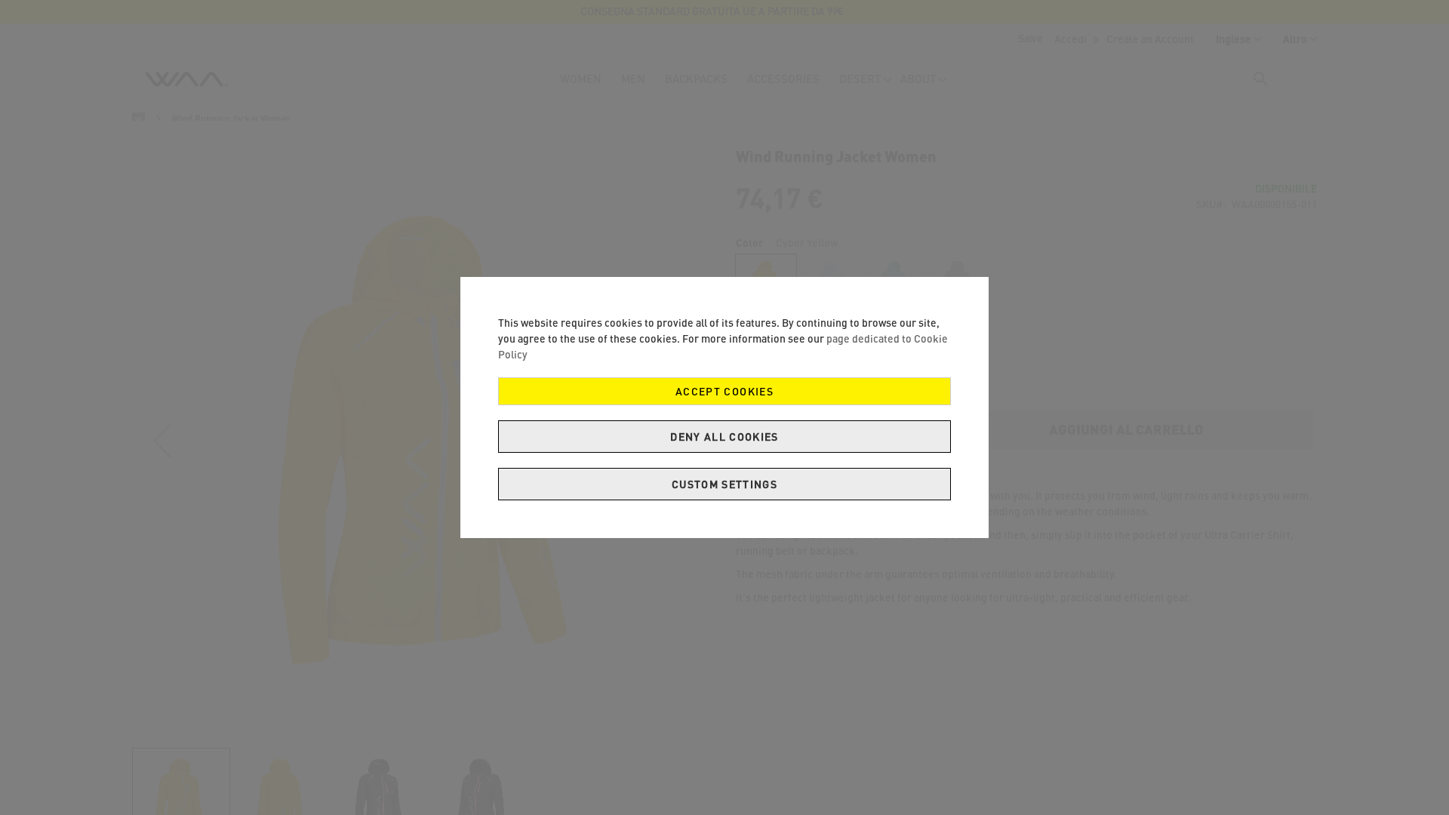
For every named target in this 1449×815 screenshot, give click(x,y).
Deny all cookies (724, 436)
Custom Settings (724, 484)
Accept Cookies (724, 391)
